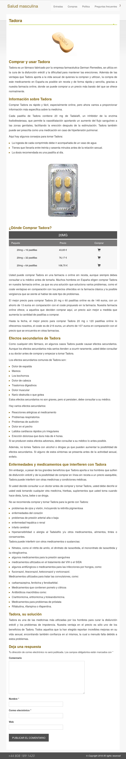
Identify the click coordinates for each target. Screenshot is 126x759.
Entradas (58, 6)
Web (11, 721)
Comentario (15, 657)
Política (86, 6)
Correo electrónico (20, 710)
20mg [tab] (63, 235)
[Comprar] (99, 250)
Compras (72, 6)
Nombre (14, 698)
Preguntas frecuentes (106, 6)
